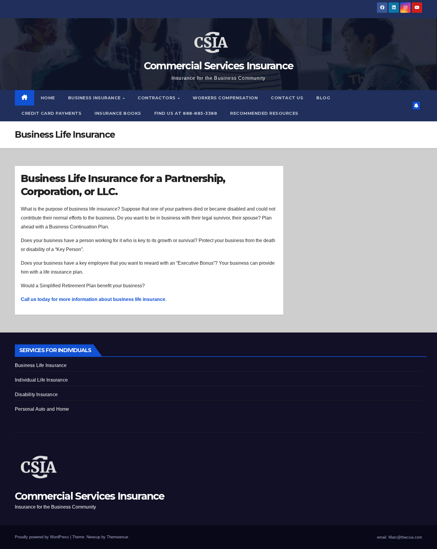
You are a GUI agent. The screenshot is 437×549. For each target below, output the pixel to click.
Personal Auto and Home (42, 409)
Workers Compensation (225, 98)
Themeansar (117, 537)
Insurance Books (118, 113)
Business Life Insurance (41, 365)
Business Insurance (95, 98)
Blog (323, 98)
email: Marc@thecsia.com (399, 537)
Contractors (157, 98)
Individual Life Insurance (41, 379)
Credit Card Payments (51, 113)
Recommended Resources (264, 113)
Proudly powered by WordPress (42, 537)
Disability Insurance (36, 394)
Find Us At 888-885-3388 (185, 113)
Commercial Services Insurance (218, 65)
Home (48, 98)
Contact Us (287, 98)
